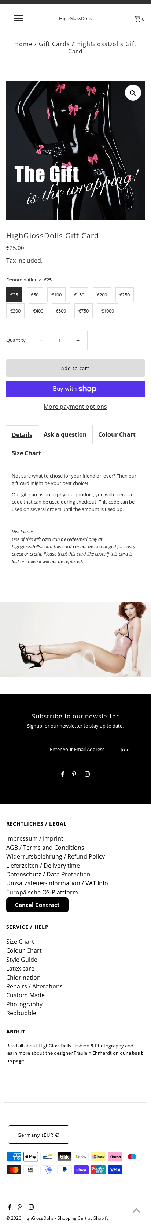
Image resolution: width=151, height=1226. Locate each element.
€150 (79, 294)
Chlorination (23, 977)
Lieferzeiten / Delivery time (43, 865)
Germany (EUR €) (39, 1135)
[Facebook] (62, 775)
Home (23, 44)
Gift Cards (54, 44)
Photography (24, 1004)
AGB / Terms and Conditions (45, 848)
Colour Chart (117, 434)
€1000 (107, 310)
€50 (34, 294)
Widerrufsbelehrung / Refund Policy (55, 856)
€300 (15, 310)
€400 (38, 310)
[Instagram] (87, 775)
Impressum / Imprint (34, 838)
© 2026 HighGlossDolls (30, 1218)
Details (22, 435)
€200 (102, 294)
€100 (56, 294)
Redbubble (21, 1013)
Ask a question (65, 434)
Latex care (20, 968)
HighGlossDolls (75, 18)
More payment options (75, 406)
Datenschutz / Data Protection (48, 874)
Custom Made (25, 995)
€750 (83, 310)
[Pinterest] (74, 775)
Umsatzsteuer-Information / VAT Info (57, 883)
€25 (14, 294)
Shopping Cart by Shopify (83, 1218)
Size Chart (26, 453)
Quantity (16, 340)
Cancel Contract (37, 904)
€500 (61, 310)
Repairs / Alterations (34, 986)
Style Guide (21, 960)
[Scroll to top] (136, 1211)
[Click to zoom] (133, 93)
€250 (124, 294)
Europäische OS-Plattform (42, 892)
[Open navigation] (19, 18)
